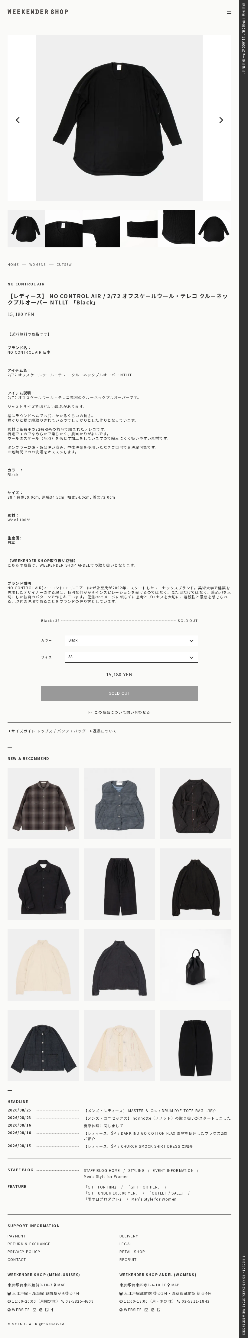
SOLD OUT (119, 693)
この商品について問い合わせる (122, 712)
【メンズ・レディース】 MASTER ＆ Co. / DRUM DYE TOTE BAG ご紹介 (150, 1110)
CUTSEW (64, 264)
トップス (45, 731)
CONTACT (17, 1259)
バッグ (80, 731)
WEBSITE (20, 1309)
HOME (13, 264)
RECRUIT (128, 1259)
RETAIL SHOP (132, 1252)
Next (209, 118)
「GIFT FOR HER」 (144, 1186)
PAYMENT (17, 1236)
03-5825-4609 (79, 1301)
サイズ (46, 657)
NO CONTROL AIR (26, 284)
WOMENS (37, 264)
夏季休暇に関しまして (104, 1125)
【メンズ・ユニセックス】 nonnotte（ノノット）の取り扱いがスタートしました (157, 1118)
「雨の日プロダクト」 (104, 1198)
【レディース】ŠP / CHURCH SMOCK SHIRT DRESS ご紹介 (139, 1146)
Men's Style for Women (106, 1176)
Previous (30, 118)
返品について (105, 731)
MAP (61, 1285)
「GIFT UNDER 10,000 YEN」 (112, 1192)
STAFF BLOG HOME (102, 1170)
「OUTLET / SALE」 (166, 1192)
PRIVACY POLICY (24, 1252)
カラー (46, 640)
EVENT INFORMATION (173, 1170)
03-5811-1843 (195, 1301)
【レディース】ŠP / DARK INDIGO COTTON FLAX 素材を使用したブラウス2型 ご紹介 (155, 1136)
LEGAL (125, 1244)
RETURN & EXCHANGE (29, 1244)
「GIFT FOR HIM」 (101, 1186)
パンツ (63, 731)
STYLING (136, 1170)
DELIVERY (129, 1236)
